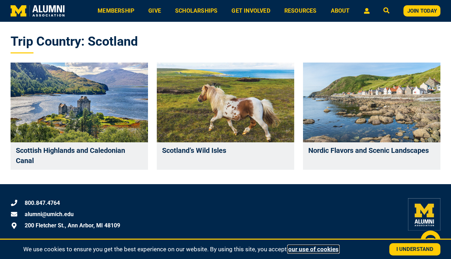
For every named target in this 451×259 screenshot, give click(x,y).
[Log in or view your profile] (366, 11)
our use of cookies (313, 249)
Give (154, 10)
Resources (300, 10)
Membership (116, 10)
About (340, 10)
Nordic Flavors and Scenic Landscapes (368, 150)
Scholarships (196, 10)
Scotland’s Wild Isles (194, 150)
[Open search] (386, 11)
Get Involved (250, 10)
